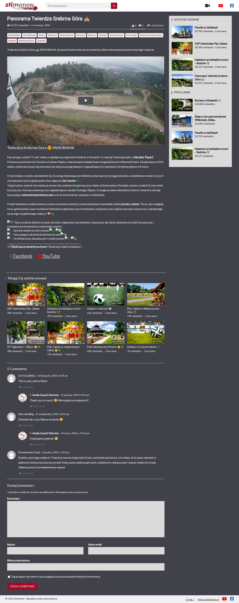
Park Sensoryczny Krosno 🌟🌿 (105, 347)
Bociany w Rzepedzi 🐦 (208, 100)
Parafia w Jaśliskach (206, 27)
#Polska (103, 35)
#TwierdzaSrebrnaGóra (151, 35)
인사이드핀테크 (27, 375)
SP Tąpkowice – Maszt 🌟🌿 (23, 347)
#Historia (52, 35)
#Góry (42, 35)
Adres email (95, 544)
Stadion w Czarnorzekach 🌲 (143, 347)
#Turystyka (131, 35)
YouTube (50, 256)
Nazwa (12, 544)
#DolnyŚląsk (14, 35)
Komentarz (14, 498)
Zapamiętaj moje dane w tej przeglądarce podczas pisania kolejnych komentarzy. (56, 576)
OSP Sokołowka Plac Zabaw (23, 308)
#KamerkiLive (66, 35)
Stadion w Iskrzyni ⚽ (99, 308)
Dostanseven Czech (29, 452)
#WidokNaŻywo (26, 40)
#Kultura (81, 35)
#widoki (12, 40)
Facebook (22, 256)
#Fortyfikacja (29, 35)
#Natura (92, 35)
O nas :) (190, 599)
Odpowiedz (28, 387)
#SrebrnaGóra (116, 35)
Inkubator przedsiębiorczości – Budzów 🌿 (211, 61)
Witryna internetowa (18, 560)
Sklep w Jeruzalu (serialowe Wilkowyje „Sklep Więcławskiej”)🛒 (210, 118)
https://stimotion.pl (208, 599)
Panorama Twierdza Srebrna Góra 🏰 (211, 77)
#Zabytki (41, 40)
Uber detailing (26, 414)
